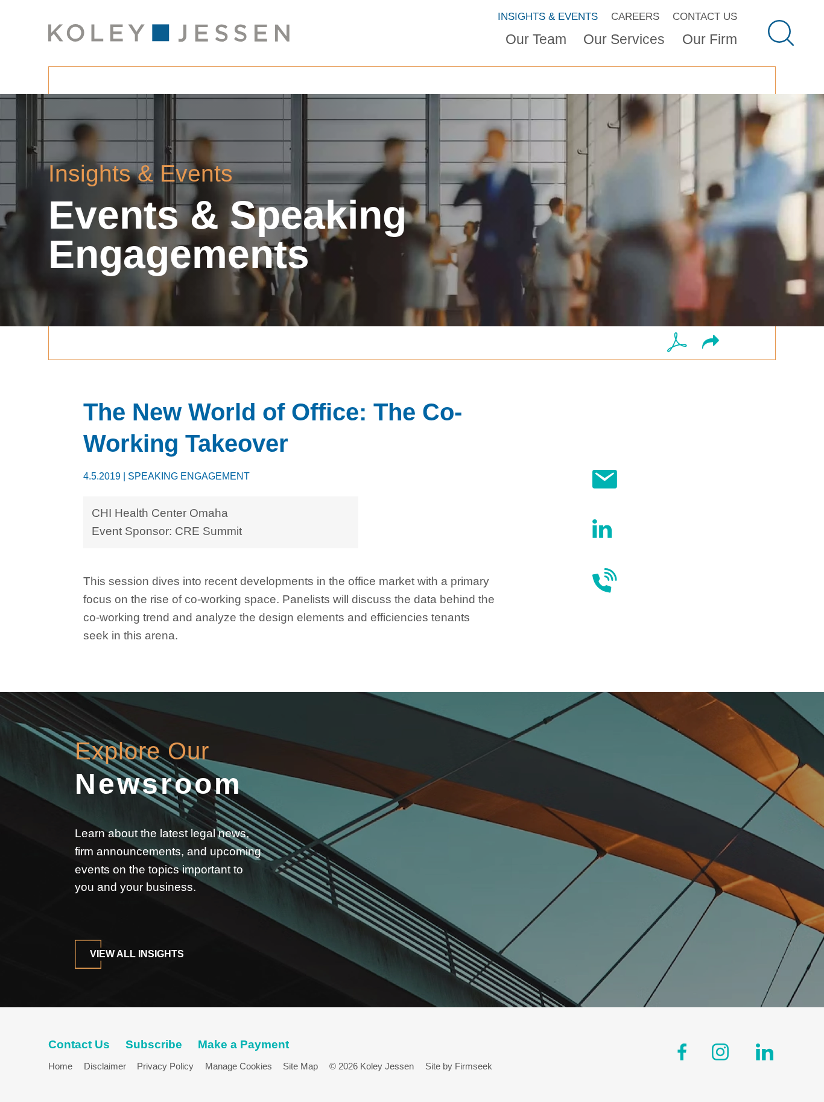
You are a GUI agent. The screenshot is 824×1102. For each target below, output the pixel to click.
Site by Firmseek (458, 1066)
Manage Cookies (238, 1066)
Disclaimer (105, 1066)
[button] (710, 343)
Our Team (535, 39)
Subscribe (655, 479)
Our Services (624, 39)
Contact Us (705, 16)
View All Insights (137, 954)
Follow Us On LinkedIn (659, 528)
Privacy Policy (165, 1066)
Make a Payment (243, 1044)
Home (60, 1066)
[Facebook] (682, 1054)
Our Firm (709, 39)
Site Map (300, 1066)
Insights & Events (548, 16)
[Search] (781, 33)
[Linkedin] (764, 1054)
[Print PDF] (677, 343)
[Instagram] (721, 1054)
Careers (635, 16)
